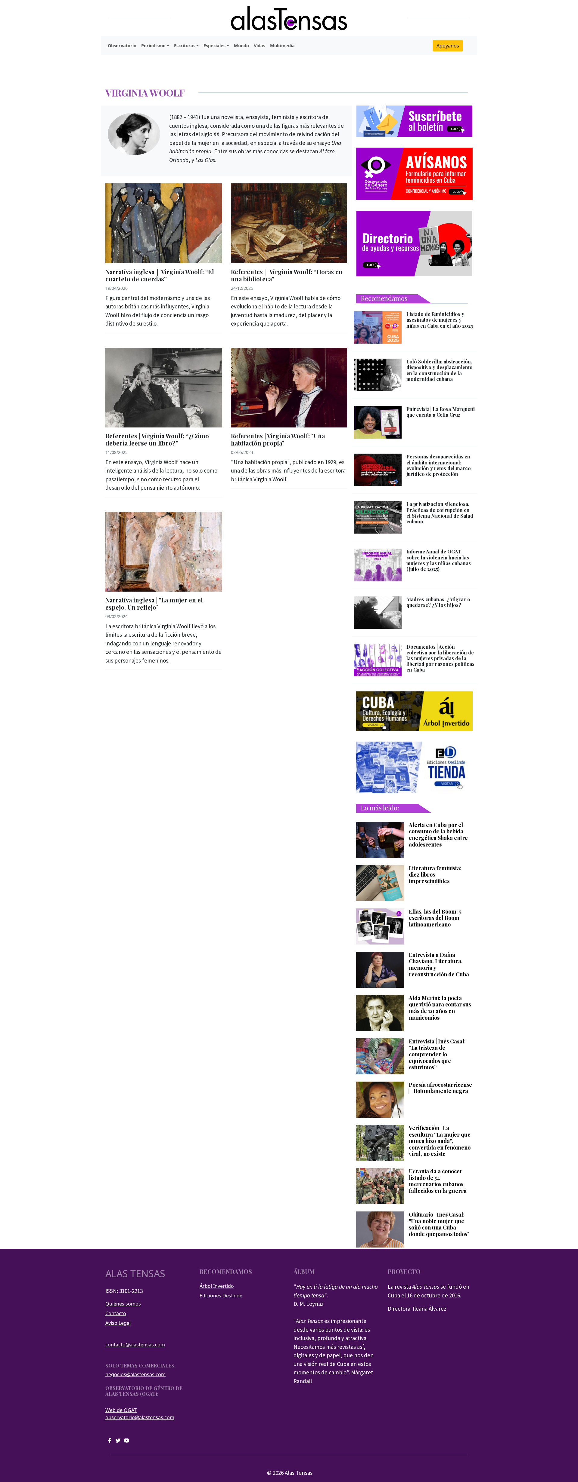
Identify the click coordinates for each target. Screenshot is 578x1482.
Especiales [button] (214, 45)
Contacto (115, 1313)
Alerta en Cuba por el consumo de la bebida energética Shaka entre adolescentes (438, 835)
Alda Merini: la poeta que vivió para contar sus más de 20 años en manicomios (440, 1008)
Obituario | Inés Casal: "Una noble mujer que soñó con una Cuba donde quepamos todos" (439, 1224)
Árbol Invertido (217, 1286)
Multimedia (282, 45)
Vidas (259, 45)
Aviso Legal (118, 1323)
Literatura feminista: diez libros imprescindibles (435, 875)
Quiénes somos (123, 1303)
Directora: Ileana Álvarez (417, 1308)
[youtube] (126, 1440)
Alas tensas (135, 1273)
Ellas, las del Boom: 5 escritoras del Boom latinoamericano (435, 918)
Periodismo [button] (153, 45)
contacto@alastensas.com (135, 1344)
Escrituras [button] (184, 45)
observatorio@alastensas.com (139, 1417)
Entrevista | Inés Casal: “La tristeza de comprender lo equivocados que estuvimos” (437, 1054)
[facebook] (109, 1440)
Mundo (241, 45)
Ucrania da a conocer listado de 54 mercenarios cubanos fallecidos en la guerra (438, 1181)
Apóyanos (448, 45)
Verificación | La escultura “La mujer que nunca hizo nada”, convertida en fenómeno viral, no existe (440, 1141)
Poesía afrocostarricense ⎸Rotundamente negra (440, 1088)
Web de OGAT (121, 1410)
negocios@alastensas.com (135, 1374)
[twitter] (118, 1440)
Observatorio (122, 45)
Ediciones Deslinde (221, 1295)
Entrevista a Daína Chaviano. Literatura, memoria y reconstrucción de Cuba (439, 965)
